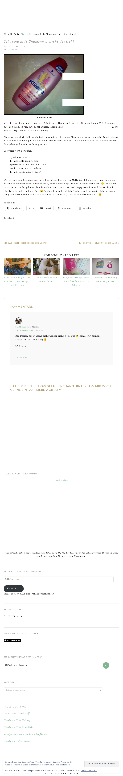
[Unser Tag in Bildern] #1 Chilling (98, 243)
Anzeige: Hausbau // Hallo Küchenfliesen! (25, 734)
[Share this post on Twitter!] (11, 231)
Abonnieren (13, 588)
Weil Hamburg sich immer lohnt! (47, 279)
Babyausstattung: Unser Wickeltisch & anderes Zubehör (76, 281)
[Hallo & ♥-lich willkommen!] (61, 513)
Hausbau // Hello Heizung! (18, 720)
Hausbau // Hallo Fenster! (17, 741)
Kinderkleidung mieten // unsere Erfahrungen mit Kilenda (17, 281)
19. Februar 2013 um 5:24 (29, 330)
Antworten (21, 358)
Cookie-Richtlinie (89, 770)
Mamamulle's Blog (61, 11)
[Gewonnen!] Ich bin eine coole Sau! (26, 243)
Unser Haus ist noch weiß (17, 713)
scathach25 (23, 327)
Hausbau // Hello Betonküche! (19, 727)
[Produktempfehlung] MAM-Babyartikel (106, 279)
